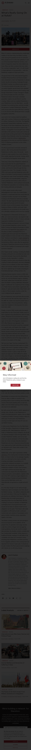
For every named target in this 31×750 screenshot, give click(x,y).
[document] (15, 375)
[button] (29, 362)
